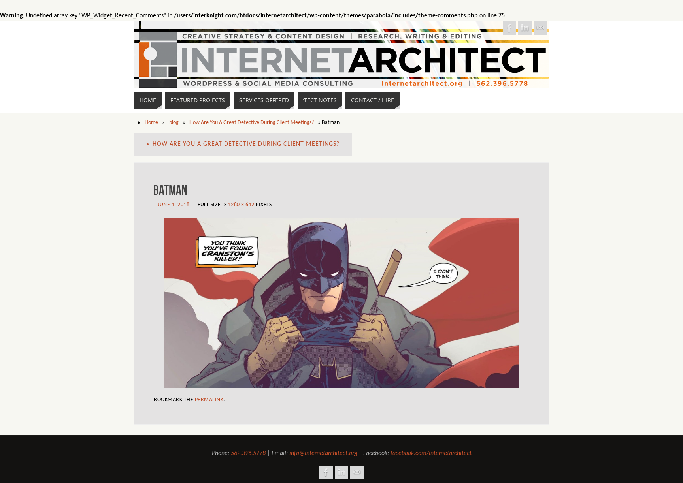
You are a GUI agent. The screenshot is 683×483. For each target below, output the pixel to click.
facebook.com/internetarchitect (431, 453)
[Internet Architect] (509, 28)
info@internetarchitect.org (323, 453)
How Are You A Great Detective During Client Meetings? (251, 123)
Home (151, 123)
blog (174, 123)
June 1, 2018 (173, 204)
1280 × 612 (241, 204)
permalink (209, 399)
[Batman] (341, 303)
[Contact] (540, 28)
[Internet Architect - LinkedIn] (525, 28)
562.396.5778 (248, 453)
